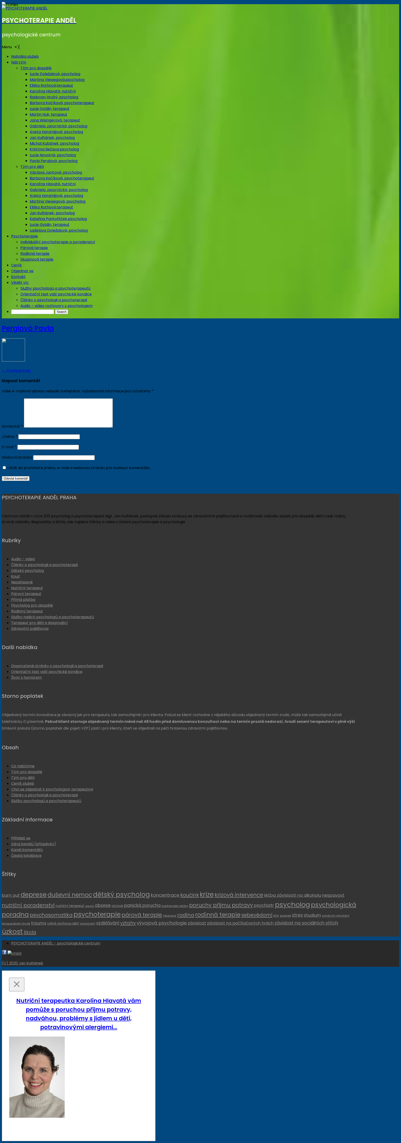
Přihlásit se (20, 838)
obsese (103, 905)
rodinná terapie (217, 915)
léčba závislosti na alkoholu (292, 895)
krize (207, 894)
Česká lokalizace (26, 855)
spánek (285, 916)
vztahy (128, 923)
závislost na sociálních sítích (306, 923)
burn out (11, 895)
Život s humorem (26, 677)
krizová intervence (239, 895)
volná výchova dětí (63, 923)
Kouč (15, 576)
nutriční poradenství (28, 905)
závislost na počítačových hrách (240, 923)
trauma (38, 923)
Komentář (12, 426)
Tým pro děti (23, 777)
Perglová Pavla (28, 328)
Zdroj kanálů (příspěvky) (33, 844)
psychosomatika (51, 915)
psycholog (292, 904)
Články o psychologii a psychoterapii (44, 564)
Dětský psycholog (27, 570)
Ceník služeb (22, 783)
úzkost (12, 931)
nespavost (333, 895)
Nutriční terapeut (27, 588)
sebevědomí (256, 915)
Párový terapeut (26, 593)
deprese (34, 894)
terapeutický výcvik (16, 923)
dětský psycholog (121, 894)
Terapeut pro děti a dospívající (39, 622)
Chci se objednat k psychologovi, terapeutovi (52, 789)
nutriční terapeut (70, 905)
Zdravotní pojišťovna (30, 628)
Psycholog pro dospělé (32, 605)
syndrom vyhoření (335, 916)
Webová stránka (17, 457)
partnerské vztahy (175, 906)
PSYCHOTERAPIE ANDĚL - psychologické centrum (55, 943)
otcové (117, 905)
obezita (89, 906)
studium (312, 915)
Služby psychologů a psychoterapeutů (46, 801)
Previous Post (16, 370)
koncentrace (165, 895)
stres (297, 915)
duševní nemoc (70, 895)
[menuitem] (25, 56)
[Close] (16, 984)
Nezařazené (22, 582)
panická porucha (142, 905)
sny (276, 915)
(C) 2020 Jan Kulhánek (22, 963)
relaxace (169, 916)
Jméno (9, 436)
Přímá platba (23, 599)
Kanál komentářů (27, 849)
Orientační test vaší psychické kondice (46, 671)
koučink (189, 895)
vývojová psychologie (162, 923)
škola (30, 932)
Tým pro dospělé (26, 772)
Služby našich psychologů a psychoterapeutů (52, 617)
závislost (197, 923)
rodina (185, 915)
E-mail (9, 447)
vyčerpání (87, 923)
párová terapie (142, 915)
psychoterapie (97, 914)
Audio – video (23, 559)
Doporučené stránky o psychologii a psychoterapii (57, 666)
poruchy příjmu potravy (221, 905)
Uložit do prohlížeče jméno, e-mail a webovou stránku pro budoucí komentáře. (78, 468)
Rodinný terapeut (27, 611)
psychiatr (264, 905)
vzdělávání (107, 923)
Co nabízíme (23, 766)
